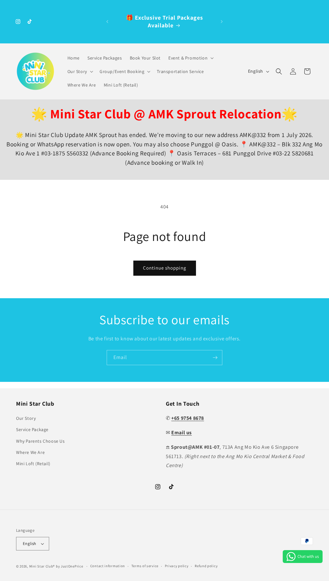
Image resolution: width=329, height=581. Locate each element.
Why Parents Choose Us (40, 441)
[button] (190, 58)
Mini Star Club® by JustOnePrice (56, 566)
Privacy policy (177, 566)
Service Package (32, 429)
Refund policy (206, 566)
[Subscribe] (215, 357)
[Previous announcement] (107, 21)
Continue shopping (164, 268)
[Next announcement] (222, 21)
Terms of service (144, 566)
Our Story (26, 418)
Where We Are (30, 452)
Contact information (107, 566)
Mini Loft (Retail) (33, 463)
